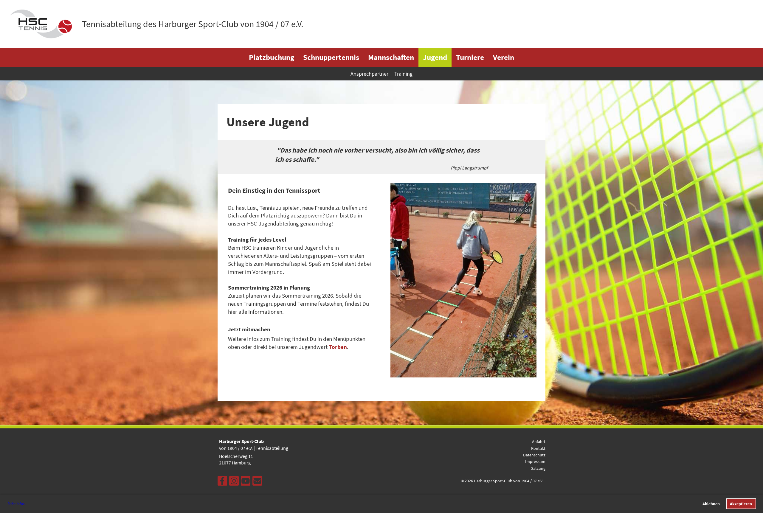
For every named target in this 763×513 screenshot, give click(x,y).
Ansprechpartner (369, 73)
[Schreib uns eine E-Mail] (257, 482)
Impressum (535, 461)
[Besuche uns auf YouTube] (245, 482)
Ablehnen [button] (711, 503)
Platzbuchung (271, 57)
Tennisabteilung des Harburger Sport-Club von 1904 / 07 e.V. (192, 23)
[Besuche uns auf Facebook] (222, 482)
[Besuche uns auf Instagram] (234, 482)
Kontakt (538, 448)
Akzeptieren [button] (741, 503)
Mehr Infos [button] (16, 503)
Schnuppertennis (331, 57)
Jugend (435, 57)
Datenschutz (534, 455)
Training (403, 73)
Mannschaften (391, 57)
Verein (503, 57)
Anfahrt (538, 441)
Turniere (470, 57)
